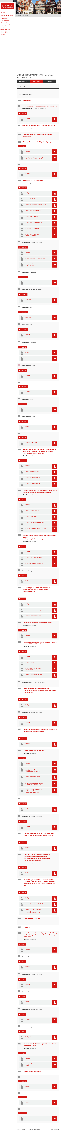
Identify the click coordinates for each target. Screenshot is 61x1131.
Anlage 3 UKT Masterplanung (33, 210)
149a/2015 (23, 247)
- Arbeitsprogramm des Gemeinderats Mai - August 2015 (40, 106)
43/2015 (23, 146)
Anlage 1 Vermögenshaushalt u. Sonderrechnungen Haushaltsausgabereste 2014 (34, 770)
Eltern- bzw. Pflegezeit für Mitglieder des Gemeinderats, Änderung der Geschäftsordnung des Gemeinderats (40, 690)
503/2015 (23, 717)
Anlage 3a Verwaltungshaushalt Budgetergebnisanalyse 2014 (34, 784)
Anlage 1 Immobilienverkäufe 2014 (34, 904)
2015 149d (28, 317)
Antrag (27, 352)
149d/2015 (23, 312)
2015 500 (27, 358)
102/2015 (23, 460)
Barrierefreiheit (21, 1129)
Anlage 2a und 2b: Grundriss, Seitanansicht (33, 669)
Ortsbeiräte (4, 22)
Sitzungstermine (5, 29)
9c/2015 (23, 996)
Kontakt (3, 34)
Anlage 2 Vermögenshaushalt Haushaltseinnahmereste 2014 (33, 777)
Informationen (23, 81)
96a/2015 (23, 575)
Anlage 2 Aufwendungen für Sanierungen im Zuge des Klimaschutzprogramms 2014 (33, 911)
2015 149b (28, 282)
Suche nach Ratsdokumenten (5, 31)
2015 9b (27, 984)
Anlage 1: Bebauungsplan (32, 510)
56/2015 (23, 1053)
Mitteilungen (27, 100)
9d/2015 (23, 1014)
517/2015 (23, 1113)
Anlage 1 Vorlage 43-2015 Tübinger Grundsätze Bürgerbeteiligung (34, 157)
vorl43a (27, 173)
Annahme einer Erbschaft (32, 918)
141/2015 (23, 651)
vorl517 (27, 1118)
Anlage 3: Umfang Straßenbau (33, 674)
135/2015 (23, 113)
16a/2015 (23, 804)
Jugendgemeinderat (6, 25)
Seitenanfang (55, 1129)
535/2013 (23, 437)
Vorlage (27, 118)
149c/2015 (23, 294)
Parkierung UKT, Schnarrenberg (33, 180)
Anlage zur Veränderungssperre (34, 563)
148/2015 (23, 842)
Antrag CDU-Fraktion (31, 442)
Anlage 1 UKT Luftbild (31, 199)
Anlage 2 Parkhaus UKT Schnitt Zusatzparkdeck (33, 264)
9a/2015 (23, 961)
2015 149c (28, 299)
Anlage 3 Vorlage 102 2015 (32, 483)
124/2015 (23, 868)
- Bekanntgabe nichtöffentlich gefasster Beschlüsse (38, 125)
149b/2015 (23, 277)
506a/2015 (23, 421)
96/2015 (23, 546)
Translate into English (22, 15)
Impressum (37, 1129)
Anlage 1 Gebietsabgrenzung (33, 610)
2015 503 (27, 722)
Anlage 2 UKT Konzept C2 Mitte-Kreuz (35, 204)
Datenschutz (29, 1129)
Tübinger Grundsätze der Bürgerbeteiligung (37, 142)
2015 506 (27, 409)
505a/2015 (23, 386)
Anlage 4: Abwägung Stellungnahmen (35, 528)
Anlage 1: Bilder (29, 662)
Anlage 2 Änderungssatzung (33, 615)
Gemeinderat (4, 18)
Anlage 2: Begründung (31, 516)
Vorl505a (27, 391)
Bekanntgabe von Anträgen (32, 1071)
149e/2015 (23, 329)
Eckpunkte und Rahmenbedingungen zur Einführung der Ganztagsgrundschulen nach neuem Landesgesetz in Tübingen (41, 935)
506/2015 (23, 404)
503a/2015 (23, 700)
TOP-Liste (49, 81)
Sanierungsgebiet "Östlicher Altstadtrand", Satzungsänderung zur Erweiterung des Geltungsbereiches (36, 589)
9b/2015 (23, 979)
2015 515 (27, 1086)
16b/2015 (23, 821)
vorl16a (27, 809)
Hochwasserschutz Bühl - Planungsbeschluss (37, 623)
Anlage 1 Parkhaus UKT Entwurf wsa (35, 258)
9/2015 (22, 944)
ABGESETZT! (27, 927)
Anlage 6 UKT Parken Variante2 (33, 228)
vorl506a (27, 426)
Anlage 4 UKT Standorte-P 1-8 (33, 216)
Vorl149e (27, 334)
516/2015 (23, 1097)
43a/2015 (23, 168)
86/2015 (23, 499)
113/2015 (23, 738)
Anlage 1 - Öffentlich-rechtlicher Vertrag (34, 1064)
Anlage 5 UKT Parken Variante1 (33, 222)
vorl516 (27, 1102)
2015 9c (27, 1002)
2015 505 (27, 375)
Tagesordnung (36, 81)
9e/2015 (23, 1032)
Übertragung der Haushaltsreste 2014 (35, 750)
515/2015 (23, 1081)
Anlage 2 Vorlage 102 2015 (32, 477)
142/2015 (23, 630)
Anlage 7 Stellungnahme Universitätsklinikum (32, 235)
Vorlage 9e (28, 1037)
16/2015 (23, 758)
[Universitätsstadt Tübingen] (7, 5)
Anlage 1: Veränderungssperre (33, 557)
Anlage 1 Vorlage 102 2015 (32, 471)
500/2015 (23, 347)
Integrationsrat (5, 27)
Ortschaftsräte (5, 20)
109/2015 (23, 893)
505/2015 (23, 370)
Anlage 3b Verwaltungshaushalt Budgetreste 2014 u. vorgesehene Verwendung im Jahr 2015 (34, 791)
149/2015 (23, 188)
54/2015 (23, 599)
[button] (54, 119)
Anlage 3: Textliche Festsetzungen (34, 522)
